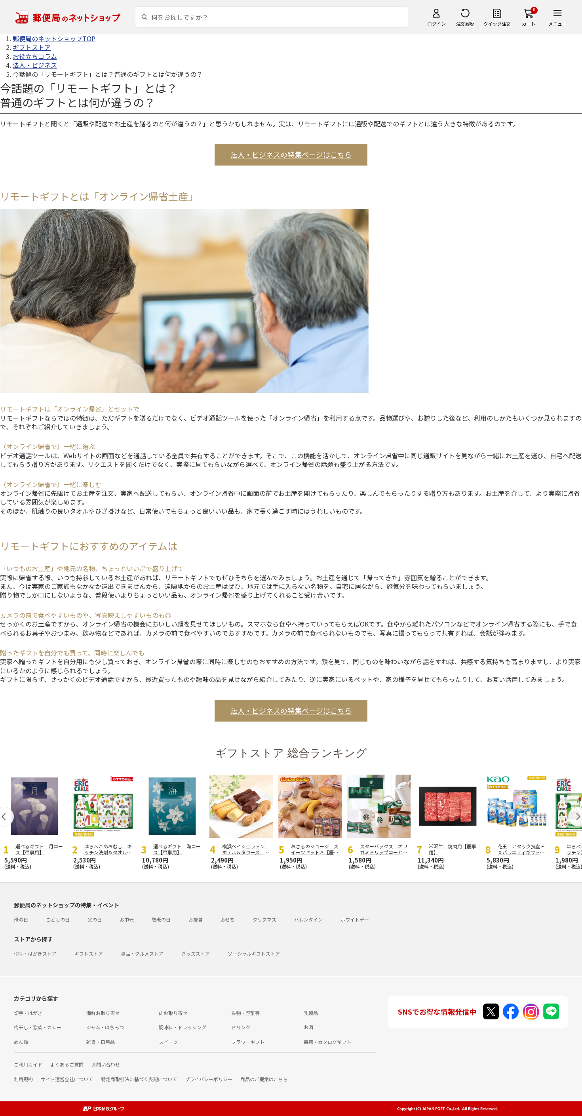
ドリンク (240, 1027)
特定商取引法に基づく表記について (139, 1079)
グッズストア (195, 953)
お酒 (308, 1027)
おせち (228, 919)
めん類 (21, 1041)
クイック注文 (497, 23)
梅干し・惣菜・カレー (37, 1027)
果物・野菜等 (245, 1012)
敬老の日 (161, 919)
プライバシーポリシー (208, 1079)
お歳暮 (195, 919)
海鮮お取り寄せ (103, 1012)
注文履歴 (465, 23)
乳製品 (311, 1012)
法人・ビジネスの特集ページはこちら (291, 154)
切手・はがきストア (35, 953)
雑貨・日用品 (100, 1041)
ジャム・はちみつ (105, 1027)
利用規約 (23, 1079)
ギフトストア (88, 953)
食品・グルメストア (142, 953)
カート (529, 23)
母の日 (21, 919)
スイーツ (168, 1041)
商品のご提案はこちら (264, 1079)
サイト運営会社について (67, 1079)
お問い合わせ (105, 1064)
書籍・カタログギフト (327, 1041)
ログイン (436, 23)
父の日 (94, 919)
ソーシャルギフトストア (254, 953)
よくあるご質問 (67, 1064)
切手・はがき (28, 1012)
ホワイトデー (354, 919)
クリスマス (264, 919)
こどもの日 (58, 919)
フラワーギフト (247, 1041)
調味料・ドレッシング (182, 1027)
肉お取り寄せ (173, 1012)
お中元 (127, 919)
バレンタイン (308, 919)
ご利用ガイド (28, 1064)
